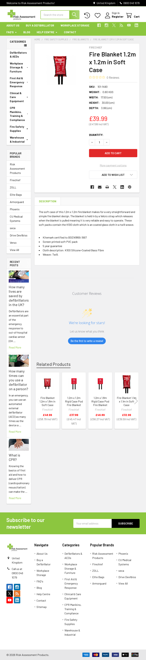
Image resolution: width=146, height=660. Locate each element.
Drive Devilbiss (18, 235)
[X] (114, 25)
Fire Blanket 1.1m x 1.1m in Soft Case (126, 401)
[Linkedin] (136, 25)
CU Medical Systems (16, 218)
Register (117, 16)
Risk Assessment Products (17, 168)
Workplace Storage (75, 25)
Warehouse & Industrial (17, 139)
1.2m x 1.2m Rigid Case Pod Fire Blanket (74, 401)
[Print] (107, 187)
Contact (70, 32)
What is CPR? (14, 457)
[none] (61, 70)
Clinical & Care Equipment (17, 97)
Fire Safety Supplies (17, 128)
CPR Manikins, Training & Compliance (17, 113)
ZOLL (13, 187)
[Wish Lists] (98, 15)
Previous (37, 401)
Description (47, 201)
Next (136, 401)
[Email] (100, 187)
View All (14, 249)
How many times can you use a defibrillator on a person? (18, 380)
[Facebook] (99, 25)
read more (15, 347)
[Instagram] (106, 25)
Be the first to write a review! (87, 341)
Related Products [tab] (53, 364)
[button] (113, 175)
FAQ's (10, 32)
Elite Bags (16, 194)
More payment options (113, 165)
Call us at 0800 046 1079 (17, 573)
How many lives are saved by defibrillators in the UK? (19, 296)
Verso (13, 242)
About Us (12, 25)
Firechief (15, 180)
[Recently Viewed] (88, 15)
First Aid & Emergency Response (17, 82)
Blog (26, 32)
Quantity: (96, 134)
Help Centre (45, 32)
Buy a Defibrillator (40, 25)
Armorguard (17, 202)
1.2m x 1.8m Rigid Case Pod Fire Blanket (100, 401)
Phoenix (15, 209)
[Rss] (121, 25)
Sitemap (41, 606)
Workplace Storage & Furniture (16, 67)
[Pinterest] (129, 187)
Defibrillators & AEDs (18, 54)
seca (12, 228)
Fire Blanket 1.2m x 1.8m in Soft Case (47, 401)
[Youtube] (129, 25)
